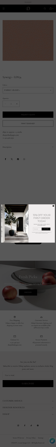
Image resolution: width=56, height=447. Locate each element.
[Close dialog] (53, 206)
